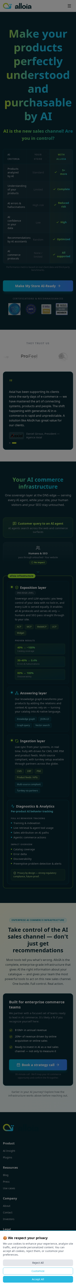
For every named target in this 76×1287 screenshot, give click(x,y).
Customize (38, 1271)
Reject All (38, 1262)
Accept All (38, 1279)
